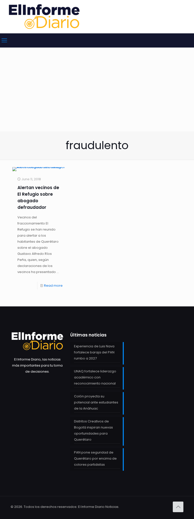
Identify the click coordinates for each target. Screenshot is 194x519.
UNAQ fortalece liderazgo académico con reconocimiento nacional (95, 377)
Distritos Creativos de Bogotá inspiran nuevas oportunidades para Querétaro (93, 430)
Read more (53, 285)
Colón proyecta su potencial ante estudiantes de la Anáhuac (96, 402)
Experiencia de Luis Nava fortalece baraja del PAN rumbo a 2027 (94, 352)
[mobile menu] (4, 40)
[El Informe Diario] (44, 16)
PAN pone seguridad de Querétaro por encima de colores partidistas (95, 458)
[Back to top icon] (178, 507)
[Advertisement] (97, 93)
